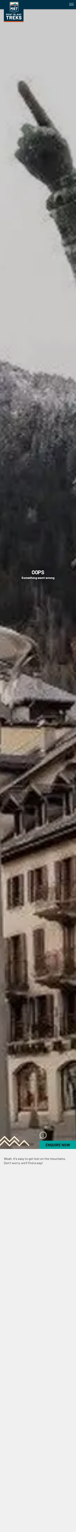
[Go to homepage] (14, 21)
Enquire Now (58, 1144)
